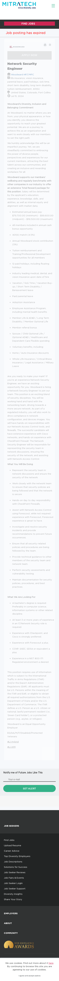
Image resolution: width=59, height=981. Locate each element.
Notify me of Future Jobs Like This (23, 772)
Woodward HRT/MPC (22, 74)
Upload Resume (12, 845)
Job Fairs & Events (14, 878)
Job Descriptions (13, 861)
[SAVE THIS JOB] (50, 44)
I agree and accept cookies (30, 976)
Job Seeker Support (14, 888)
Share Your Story (13, 899)
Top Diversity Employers (17, 856)
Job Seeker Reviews (14, 872)
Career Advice (11, 851)
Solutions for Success (15, 867)
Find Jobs (9, 840)
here (51, 963)
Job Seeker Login (13, 883)
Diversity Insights (13, 894)
